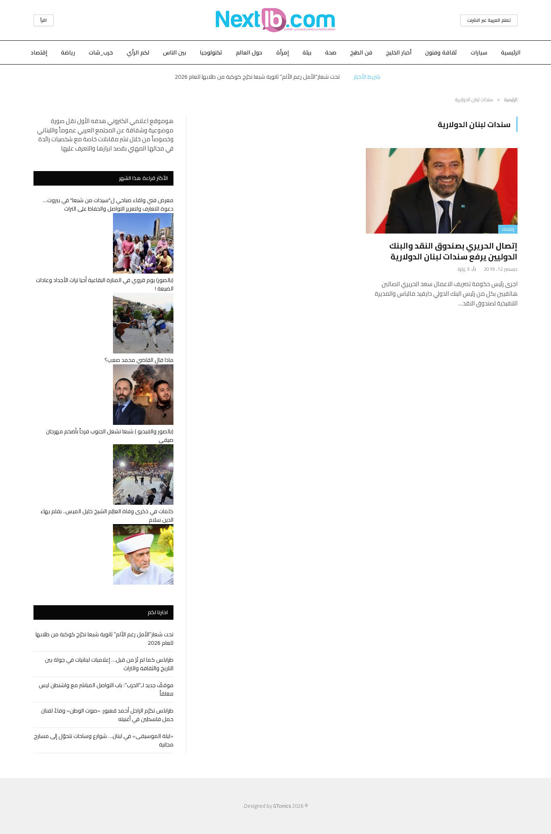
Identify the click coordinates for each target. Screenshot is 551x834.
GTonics (282, 806)
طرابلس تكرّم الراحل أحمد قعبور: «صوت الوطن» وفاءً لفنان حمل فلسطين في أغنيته (107, 714)
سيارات (479, 52)
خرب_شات (101, 52)
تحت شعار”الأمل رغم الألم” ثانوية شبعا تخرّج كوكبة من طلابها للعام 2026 (257, 76)
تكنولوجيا (211, 52)
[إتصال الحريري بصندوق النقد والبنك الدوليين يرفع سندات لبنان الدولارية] (442, 191)
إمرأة (282, 52)
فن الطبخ (361, 52)
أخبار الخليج (398, 52)
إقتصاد (39, 52)
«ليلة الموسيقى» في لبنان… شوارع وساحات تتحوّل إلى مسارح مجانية (103, 740)
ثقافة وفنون (441, 52)
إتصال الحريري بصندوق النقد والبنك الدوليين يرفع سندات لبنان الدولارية (453, 251)
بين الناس (174, 52)
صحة (330, 52)
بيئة (307, 52)
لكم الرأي (138, 52)
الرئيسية (510, 52)
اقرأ (43, 20)
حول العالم (249, 52)
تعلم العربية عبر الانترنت (489, 20)
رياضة (68, 52)
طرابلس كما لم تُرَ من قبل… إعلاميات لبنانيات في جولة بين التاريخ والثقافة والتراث (109, 663)
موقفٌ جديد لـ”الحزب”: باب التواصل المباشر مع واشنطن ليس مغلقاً (106, 689)
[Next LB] (275, 20)
